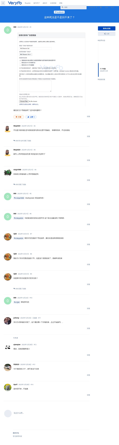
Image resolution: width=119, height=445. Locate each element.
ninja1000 (20, 198)
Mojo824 (19, 218)
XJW (18, 302)
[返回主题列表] (3, 3)
